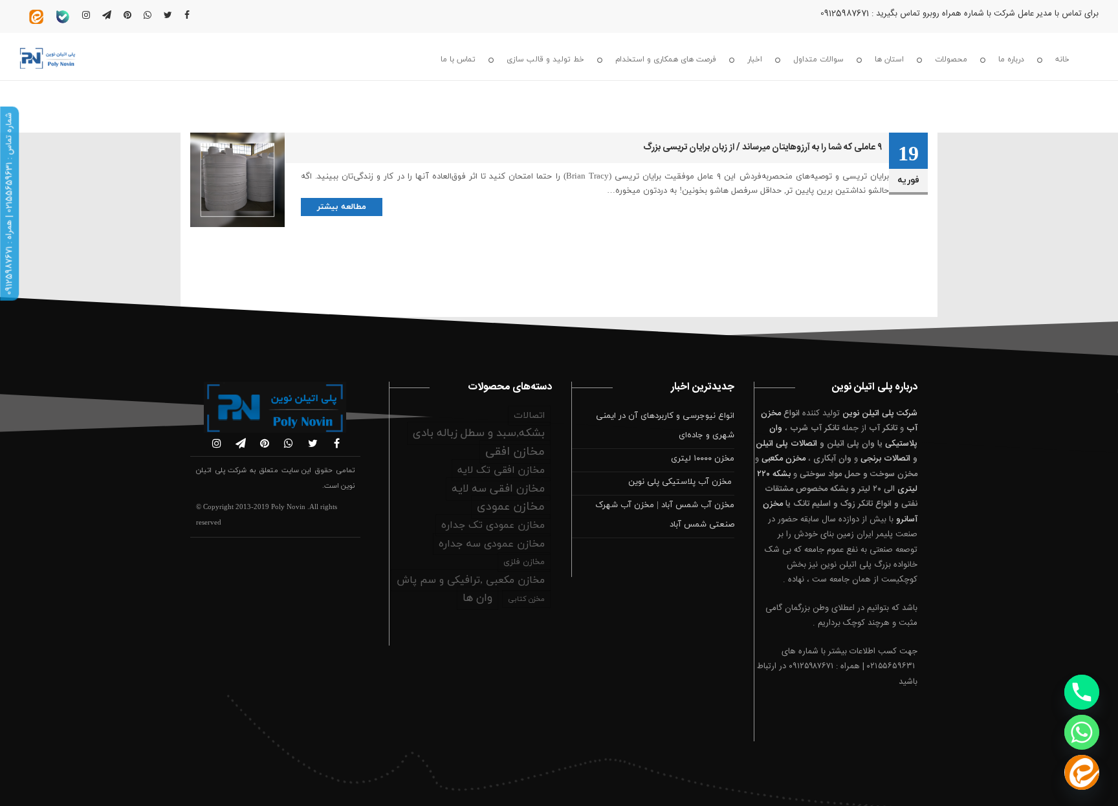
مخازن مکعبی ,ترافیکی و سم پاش (471, 580)
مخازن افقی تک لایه (501, 470)
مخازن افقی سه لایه (498, 489)
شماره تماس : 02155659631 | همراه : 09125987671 (9, 204)
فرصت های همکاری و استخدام (665, 59)
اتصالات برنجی (885, 459)
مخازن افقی (515, 452)
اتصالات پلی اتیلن (786, 444)
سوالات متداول (818, 59)
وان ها (477, 598)
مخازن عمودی (511, 507)
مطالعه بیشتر (341, 207)
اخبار (754, 59)
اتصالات (529, 415)
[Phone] (1081, 692)
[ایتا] (1081, 772)
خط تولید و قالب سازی (545, 59)
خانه (1062, 59)
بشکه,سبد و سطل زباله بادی (479, 433)
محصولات (951, 59)
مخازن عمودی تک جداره (493, 525)
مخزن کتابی (526, 599)
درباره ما (1011, 59)
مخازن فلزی (524, 562)
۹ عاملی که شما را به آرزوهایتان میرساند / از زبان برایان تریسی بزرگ (762, 147)
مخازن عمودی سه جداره (492, 544)
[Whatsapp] (1081, 732)
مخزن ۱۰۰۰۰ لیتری (702, 458)
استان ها (889, 59)
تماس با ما (458, 59)
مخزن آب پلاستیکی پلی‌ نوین (681, 482)
